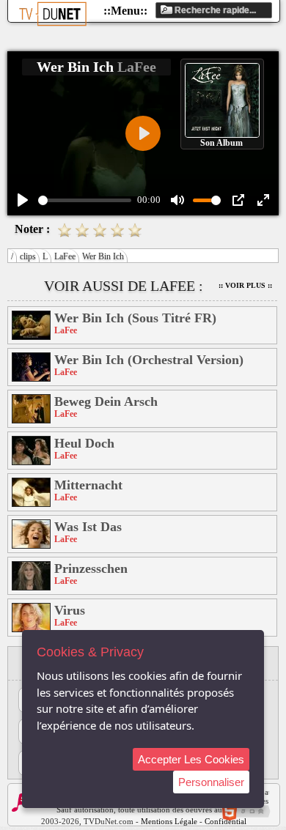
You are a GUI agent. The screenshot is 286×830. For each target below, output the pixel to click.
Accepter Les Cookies (191, 759)
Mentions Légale (169, 821)
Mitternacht (88, 485)
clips (28, 256)
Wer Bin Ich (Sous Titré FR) (135, 318)
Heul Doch (84, 443)
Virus (69, 610)
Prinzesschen (91, 568)
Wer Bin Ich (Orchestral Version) (148, 359)
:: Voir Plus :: (245, 285)
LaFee (65, 256)
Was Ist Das (88, 526)
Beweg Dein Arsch (106, 401)
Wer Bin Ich (103, 256)
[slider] (84, 200)
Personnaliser (211, 782)
